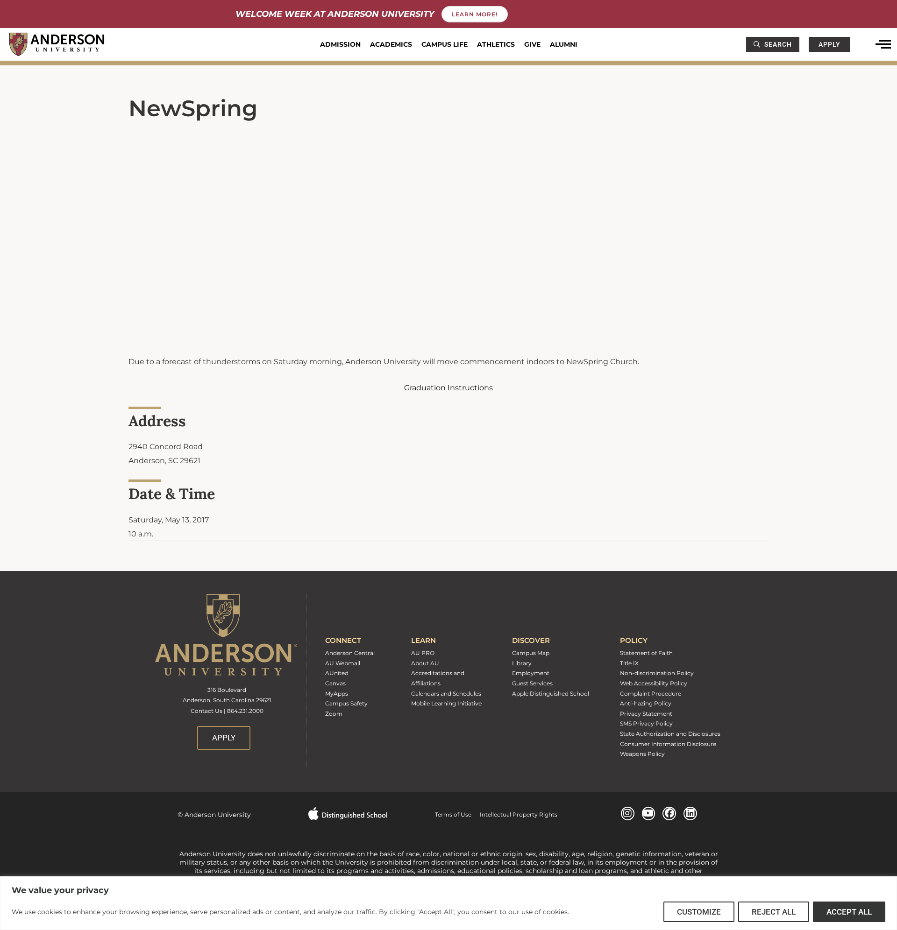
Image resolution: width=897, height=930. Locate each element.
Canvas (335, 683)
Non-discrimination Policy (657, 672)
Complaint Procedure (650, 693)
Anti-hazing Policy (645, 703)
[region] (448, 903)
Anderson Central (350, 652)
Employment (530, 672)
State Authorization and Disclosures (670, 733)
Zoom (333, 713)
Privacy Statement (646, 713)
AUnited (337, 672)
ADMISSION (340, 44)
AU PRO (422, 652)
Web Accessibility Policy (653, 683)
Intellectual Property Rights (514, 814)
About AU (425, 663)
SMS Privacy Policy (646, 723)
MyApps (336, 693)
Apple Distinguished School (550, 693)
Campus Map (530, 652)
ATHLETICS (496, 44)
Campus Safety (346, 703)
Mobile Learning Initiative (446, 703)
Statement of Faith (646, 652)
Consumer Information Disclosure (668, 743)
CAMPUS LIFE (444, 44)
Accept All (849, 911)
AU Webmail (342, 663)
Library (522, 663)
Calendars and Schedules (446, 693)
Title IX (629, 663)
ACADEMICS (391, 44)
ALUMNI (563, 44)
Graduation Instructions (448, 387)
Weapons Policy (642, 753)
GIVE (532, 44)
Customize (699, 911)
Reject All (774, 911)
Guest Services (532, 683)
